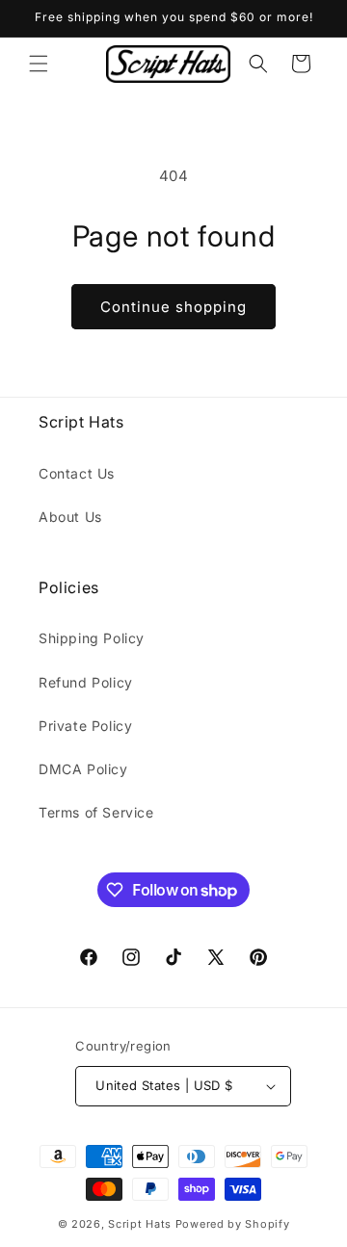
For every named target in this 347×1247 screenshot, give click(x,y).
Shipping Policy (92, 638)
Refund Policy (86, 682)
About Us (70, 516)
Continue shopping (173, 307)
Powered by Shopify (232, 1224)
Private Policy (85, 725)
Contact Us (77, 473)
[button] (38, 63)
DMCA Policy (83, 769)
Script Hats (140, 1224)
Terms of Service (96, 812)
